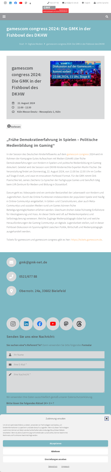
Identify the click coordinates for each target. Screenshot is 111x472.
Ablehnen (55, 451)
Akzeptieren (55, 443)
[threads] (30, 3)
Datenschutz (52, 466)
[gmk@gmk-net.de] (13, 262)
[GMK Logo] (55, 9)
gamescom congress (78, 154)
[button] (106, 418)
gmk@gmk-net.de (33, 262)
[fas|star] (79, 323)
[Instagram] (5, 2)
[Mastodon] (26, 2)
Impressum (65, 466)
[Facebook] (15, 2)
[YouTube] (20, 2)
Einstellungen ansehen (55, 459)
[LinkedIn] (10, 2)
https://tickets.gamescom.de (86, 239)
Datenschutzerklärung (80, 397)
